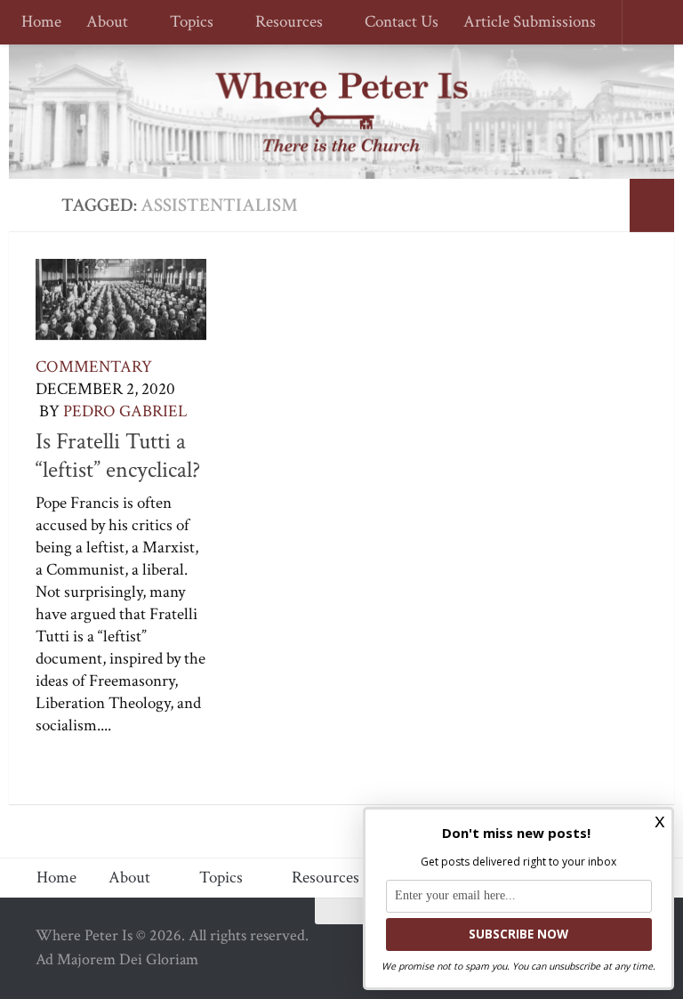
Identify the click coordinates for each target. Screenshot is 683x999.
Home (41, 23)
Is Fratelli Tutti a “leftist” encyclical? (118, 455)
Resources (283, 23)
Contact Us (393, 23)
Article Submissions (521, 23)
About (107, 23)
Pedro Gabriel (125, 411)
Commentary (94, 367)
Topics (189, 23)
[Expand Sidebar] (652, 205)
